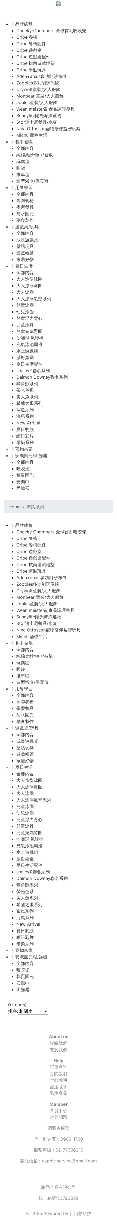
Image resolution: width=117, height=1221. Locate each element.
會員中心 (58, 1110)
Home (14, 506)
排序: (13, 1011)
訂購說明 (58, 1073)
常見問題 (58, 1117)
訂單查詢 (58, 1067)
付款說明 (58, 1080)
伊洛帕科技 (80, 1213)
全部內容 (25, 148)
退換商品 (58, 1093)
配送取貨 (58, 1086)
